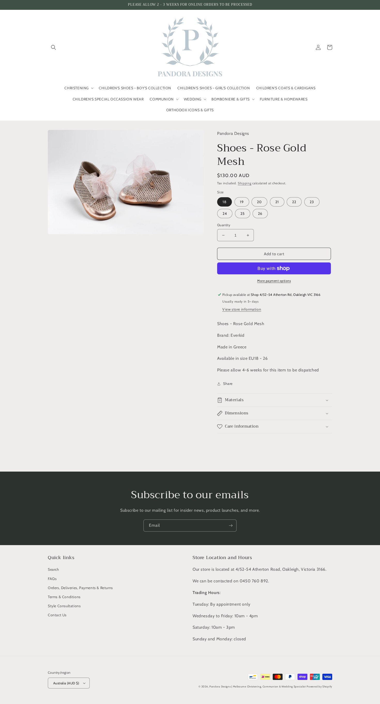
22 (294, 202)
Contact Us (57, 615)
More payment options (274, 281)
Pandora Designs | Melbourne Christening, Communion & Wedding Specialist (257, 686)
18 (224, 202)
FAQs (52, 578)
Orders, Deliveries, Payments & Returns (80, 587)
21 (277, 202)
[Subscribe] (230, 525)
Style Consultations (64, 606)
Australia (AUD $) (66, 683)
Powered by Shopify (319, 686)
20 (259, 202)
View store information (241, 309)
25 (242, 213)
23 (312, 202)
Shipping (245, 183)
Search (53, 569)
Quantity (223, 225)
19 (242, 202)
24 (225, 213)
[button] (53, 47)
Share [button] (228, 383)
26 (260, 213)
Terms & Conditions (64, 597)
